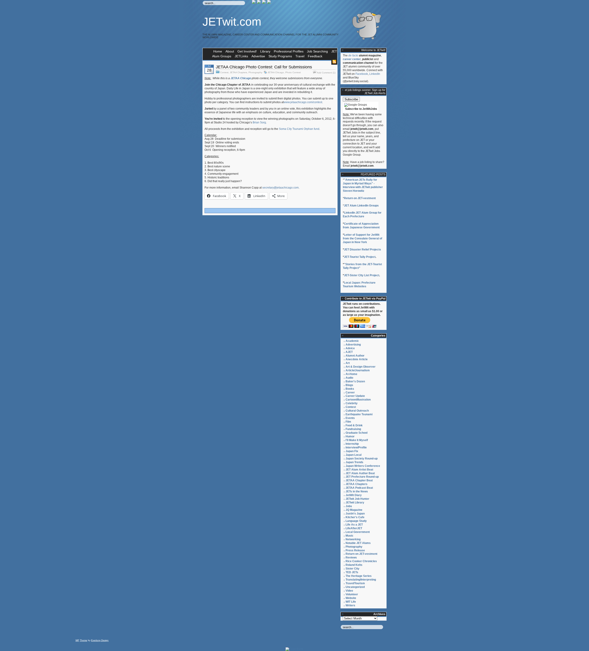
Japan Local (353, 454)
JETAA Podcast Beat (359, 487)
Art (348, 363)
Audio (349, 377)
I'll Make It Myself (357, 440)
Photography (255, 72)
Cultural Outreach (357, 410)
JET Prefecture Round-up (362, 476)
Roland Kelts (354, 565)
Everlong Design (100, 640)
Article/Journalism (358, 370)
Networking (353, 539)
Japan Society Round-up (362, 458)
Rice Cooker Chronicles (361, 561)
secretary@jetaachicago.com (280, 187)
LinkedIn (374, 74)
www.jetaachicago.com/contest (303, 102)
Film (348, 421)
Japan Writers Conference (363, 466)
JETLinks (241, 56)
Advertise (258, 56)
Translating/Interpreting (361, 579)
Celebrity (352, 403)
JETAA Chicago (276, 72)
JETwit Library (355, 502)
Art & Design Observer (360, 366)
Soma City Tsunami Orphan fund (299, 129)
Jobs (349, 506)
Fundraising (353, 429)
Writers (350, 605)
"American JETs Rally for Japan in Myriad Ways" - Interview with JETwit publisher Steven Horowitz (363, 185)
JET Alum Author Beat (360, 473)
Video (349, 590)
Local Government (358, 532)
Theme (83, 640)
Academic (352, 341)
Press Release (355, 550)
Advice (350, 348)
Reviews (351, 557)
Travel (299, 56)
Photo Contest (293, 72)
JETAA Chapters (238, 72)
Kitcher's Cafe (355, 517)
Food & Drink (354, 425)
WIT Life (351, 601)
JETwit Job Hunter (357, 498)
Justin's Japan (355, 513)
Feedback (315, 56)
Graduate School (356, 432)
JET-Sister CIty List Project (361, 275)
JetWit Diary (354, 495)
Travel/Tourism (355, 583)
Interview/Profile (356, 447)
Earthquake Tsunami (359, 414)
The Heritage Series (359, 576)
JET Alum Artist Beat (359, 469)
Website (351, 598)
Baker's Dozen (355, 381)
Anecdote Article (357, 359)
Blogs (349, 385)
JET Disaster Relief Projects (362, 249)
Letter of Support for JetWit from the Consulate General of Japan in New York (362, 238)
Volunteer (352, 594)
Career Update (355, 396)
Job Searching (317, 51)
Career (350, 392)
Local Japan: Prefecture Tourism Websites (359, 284)
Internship (352, 443)
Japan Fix (352, 451)
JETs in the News (357, 491)
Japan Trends (354, 462)
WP (77, 640)
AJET (349, 352)
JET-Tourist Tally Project (359, 257)
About (229, 51)
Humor (350, 436)
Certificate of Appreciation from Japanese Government (361, 225)
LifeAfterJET (354, 528)
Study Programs (280, 56)
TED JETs (352, 572)
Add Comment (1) (326, 72)
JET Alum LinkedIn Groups (361, 205)
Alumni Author (355, 355)
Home (217, 51)
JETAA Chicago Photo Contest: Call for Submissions (264, 67)
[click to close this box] (343, 50)
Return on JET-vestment (360, 198)
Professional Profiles (288, 51)
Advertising (353, 344)
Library (265, 51)
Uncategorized (355, 587)
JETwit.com (231, 21)
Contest (224, 72)
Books (350, 388)
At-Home (351, 374)
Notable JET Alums (358, 543)
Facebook (361, 74)
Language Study (356, 521)
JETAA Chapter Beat (359, 480)
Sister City (352, 568)
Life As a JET (354, 524)
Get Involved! (247, 51)
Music (349, 535)
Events (350, 418)
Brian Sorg (259, 122)
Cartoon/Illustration (358, 399)
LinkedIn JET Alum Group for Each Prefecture (362, 214)
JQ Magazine (354, 510)
